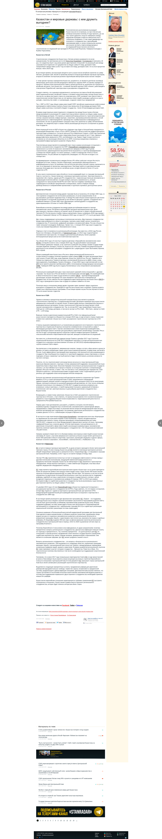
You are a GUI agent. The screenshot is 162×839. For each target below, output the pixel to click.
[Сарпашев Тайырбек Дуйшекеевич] (112, 103)
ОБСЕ (78, 275)
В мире (105, 1)
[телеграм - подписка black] (70, 816)
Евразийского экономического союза (82, 147)
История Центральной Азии (103, 9)
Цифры (96, 836)
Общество (52, 9)
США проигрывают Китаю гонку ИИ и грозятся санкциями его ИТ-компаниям (65, 778)
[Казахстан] (52, 26)
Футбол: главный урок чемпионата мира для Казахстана (58, 790)
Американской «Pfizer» (117, 176)
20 (117, 206)
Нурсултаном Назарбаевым (58, 615)
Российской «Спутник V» (117, 172)
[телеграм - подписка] (117, 142)
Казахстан (52, 1)
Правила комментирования (43, 629)
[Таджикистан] (99, 763)
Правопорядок (75, 9)
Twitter (72, 605)
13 (70, 820)
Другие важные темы (120, 9)
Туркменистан (81, 1)
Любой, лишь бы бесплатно (115, 179)
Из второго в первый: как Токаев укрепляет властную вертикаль (61, 795)
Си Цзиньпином (71, 615)
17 (111, 206)
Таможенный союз (69, 233)
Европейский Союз (64, 487)
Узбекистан (91, 1)
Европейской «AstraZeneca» (115, 170)
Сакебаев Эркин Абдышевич (116, 35)
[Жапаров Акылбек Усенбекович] (112, 57)
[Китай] (54, 26)
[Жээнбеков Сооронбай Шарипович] (112, 67)
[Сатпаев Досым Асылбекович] (112, 78)
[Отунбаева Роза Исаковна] (112, 93)
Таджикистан (71, 1)
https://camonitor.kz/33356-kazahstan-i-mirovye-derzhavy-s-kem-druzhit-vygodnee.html (71, 611)
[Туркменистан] (100, 763)
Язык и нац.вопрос (87, 9)
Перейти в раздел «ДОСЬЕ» (116, 41)
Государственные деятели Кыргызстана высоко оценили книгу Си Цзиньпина (65, 801)
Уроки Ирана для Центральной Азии (51, 784)
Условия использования (48, 835)
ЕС (37, 448)
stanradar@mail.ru (75, 11)
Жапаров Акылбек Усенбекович (120, 50)
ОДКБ (80, 256)
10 (61, 820)
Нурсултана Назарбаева (67, 416)
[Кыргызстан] (99, 735)
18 (113, 206)
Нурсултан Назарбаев (73, 61)
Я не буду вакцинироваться (118, 182)
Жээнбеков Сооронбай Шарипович (120, 61)
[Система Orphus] (93, 624)
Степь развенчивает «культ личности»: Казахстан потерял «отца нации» (64, 730)
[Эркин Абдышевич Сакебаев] (115, 24)
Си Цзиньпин (87, 61)
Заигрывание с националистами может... (56, 753)
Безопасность (66, 9)
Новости (49, 14)
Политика (37, 9)
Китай (99, 1)
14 (73, 820)
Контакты (39, 835)
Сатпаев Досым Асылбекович (120, 71)
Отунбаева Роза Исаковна (120, 86)
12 (67, 820)
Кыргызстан (61, 1)
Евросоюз (49, 444)
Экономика (44, 9)
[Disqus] (70, 653)
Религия (58, 9)
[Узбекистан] (100, 735)
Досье (96, 834)
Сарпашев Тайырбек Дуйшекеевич (120, 97)
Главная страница (41, 14)
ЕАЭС (39, 243)
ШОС (88, 274)
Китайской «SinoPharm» (117, 174)
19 (115, 206)
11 (64, 820)
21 (119, 206)
